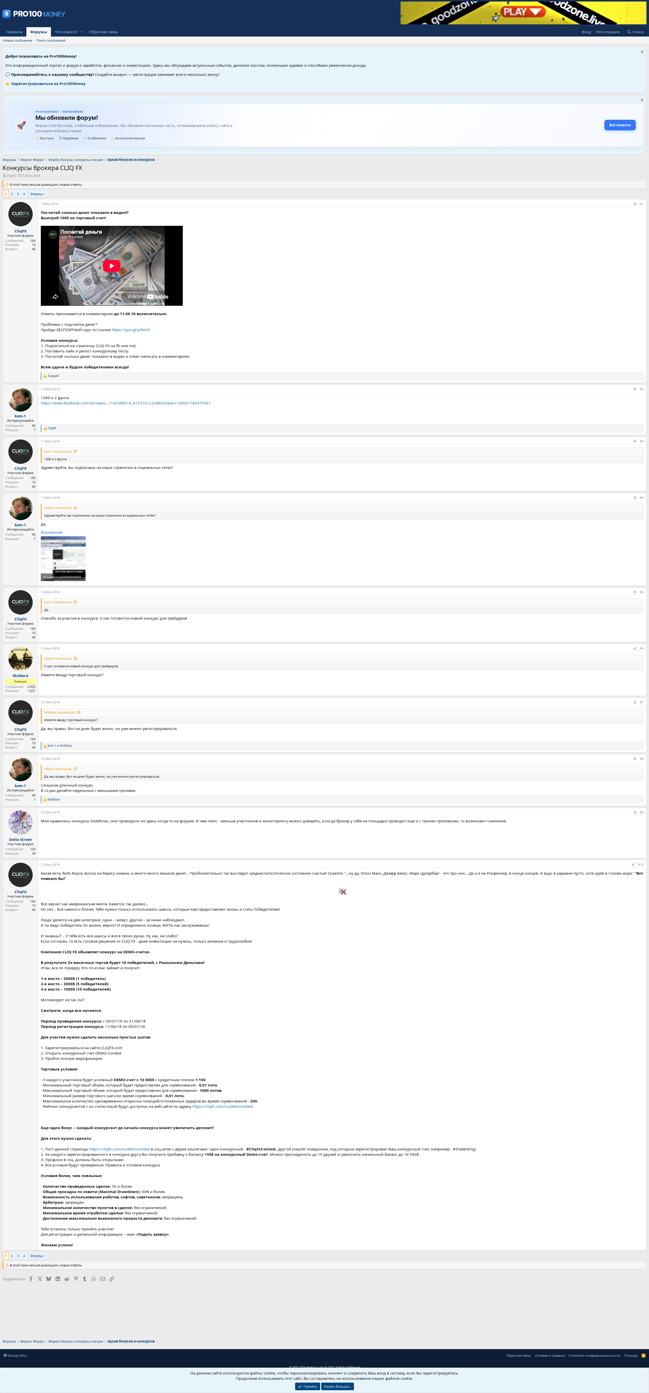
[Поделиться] (635, 204)
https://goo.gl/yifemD (131, 329)
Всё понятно (620, 125)
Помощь (631, 1355)
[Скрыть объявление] (641, 52)
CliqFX (11, 175)
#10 (641, 864)
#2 (642, 389)
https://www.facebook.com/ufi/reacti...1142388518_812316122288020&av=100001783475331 (126, 402)
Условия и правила (550, 1355)
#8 (642, 759)
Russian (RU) (17, 1355)
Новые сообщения (17, 40)
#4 (642, 498)
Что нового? (66, 31)
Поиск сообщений (50, 40)
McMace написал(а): (59, 712)
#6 (642, 648)
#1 (642, 204)
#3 (642, 441)
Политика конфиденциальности (594, 1355)
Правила (14, 31)
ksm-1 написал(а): (58, 451)
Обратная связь (103, 31)
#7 (642, 702)
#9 (642, 812)
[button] (81, 32)
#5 (642, 592)
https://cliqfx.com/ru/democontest (222, 1106)
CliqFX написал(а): (58, 507)
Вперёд (36, 194)
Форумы (38, 31)
